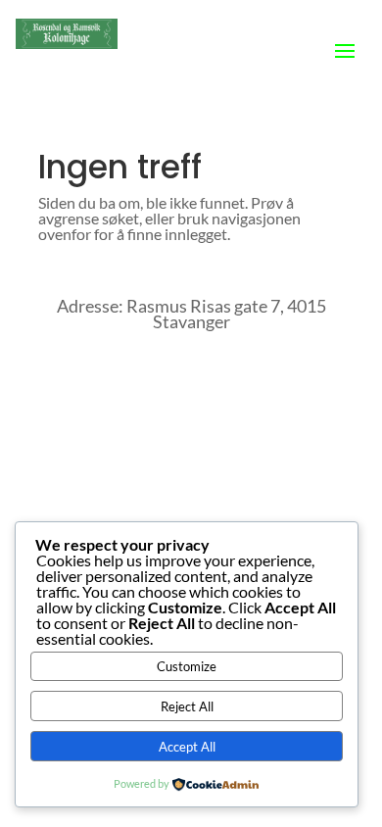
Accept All (187, 746)
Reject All (187, 706)
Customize (186, 666)
